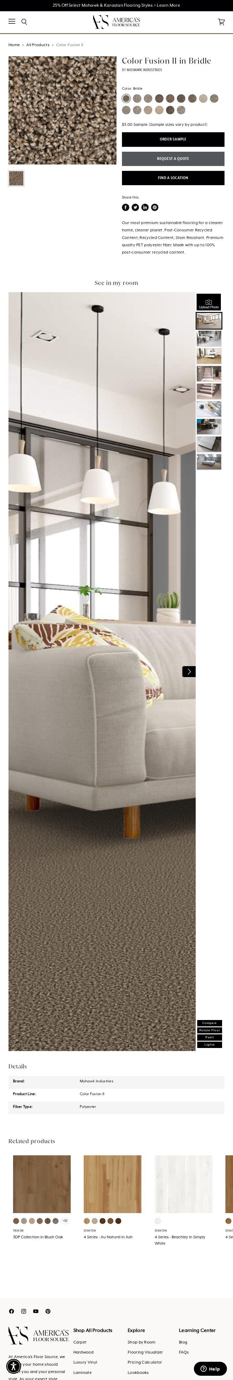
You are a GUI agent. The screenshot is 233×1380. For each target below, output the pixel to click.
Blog (183, 1342)
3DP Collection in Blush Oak (38, 1237)
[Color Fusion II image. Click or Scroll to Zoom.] (62, 110)
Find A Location (173, 178)
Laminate (82, 1373)
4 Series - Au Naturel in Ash (108, 1237)
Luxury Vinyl (85, 1362)
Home (14, 45)
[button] (13, 1366)
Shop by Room (142, 1342)
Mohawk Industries (144, 70)
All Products (37, 45)
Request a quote (173, 159)
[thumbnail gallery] (16, 178)
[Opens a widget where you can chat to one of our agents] (210, 1369)
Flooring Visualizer (145, 1352)
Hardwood (83, 1352)
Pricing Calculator (145, 1362)
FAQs (184, 1352)
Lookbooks (138, 1373)
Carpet (80, 1342)
